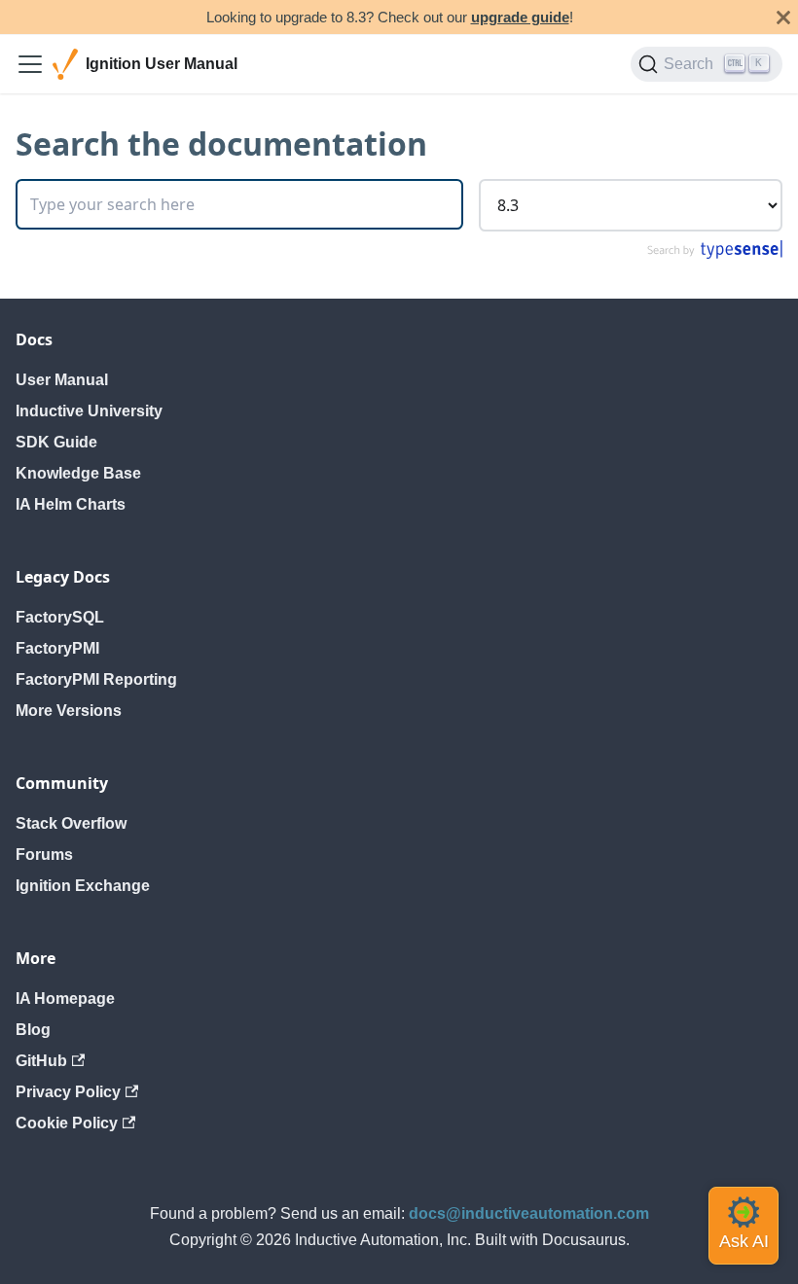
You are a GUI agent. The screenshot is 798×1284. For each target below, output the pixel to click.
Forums (44, 854)
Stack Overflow (71, 823)
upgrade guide (520, 17)
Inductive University (89, 411)
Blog (33, 1029)
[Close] (783, 17)
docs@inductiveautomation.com (529, 1213)
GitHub (41, 1060)
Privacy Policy (68, 1092)
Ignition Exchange (83, 885)
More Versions (69, 710)
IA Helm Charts (71, 504)
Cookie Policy (67, 1123)
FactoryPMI (57, 648)
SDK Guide (56, 442)
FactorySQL (60, 617)
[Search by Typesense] (713, 254)
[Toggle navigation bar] (30, 64)
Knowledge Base (78, 473)
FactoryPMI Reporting (96, 679)
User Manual (62, 380)
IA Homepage (65, 998)
